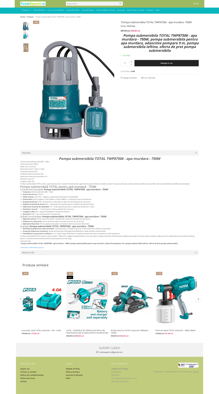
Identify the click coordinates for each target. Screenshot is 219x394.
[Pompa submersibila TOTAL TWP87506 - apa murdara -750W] (73, 81)
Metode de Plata (73, 369)
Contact (23, 381)
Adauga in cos (167, 63)
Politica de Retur (73, 372)
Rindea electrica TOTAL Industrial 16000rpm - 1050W (130, 331)
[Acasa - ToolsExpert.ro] (33, 4)
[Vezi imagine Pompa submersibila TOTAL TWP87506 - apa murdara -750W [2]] (25, 47)
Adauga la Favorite (129, 78)
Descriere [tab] (26, 152)
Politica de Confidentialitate (32, 375)
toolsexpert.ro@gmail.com (111, 352)
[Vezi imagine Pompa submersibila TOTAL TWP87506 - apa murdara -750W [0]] (25, 25)
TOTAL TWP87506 (128, 26)
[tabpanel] (73, 81)
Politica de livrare (27, 378)
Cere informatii (149, 78)
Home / (23, 17)
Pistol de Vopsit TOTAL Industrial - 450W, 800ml (175, 330)
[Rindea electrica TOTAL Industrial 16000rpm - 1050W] (132, 299)
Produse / (31, 17)
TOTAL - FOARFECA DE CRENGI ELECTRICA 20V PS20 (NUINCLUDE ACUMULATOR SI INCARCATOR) (87, 331)
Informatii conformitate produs (32, 247)
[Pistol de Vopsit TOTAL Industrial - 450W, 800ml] (176, 299)
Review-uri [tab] (28, 252)
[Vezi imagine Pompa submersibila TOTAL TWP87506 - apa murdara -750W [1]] (25, 36)
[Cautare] (120, 4)
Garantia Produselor (74, 375)
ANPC (68, 378)
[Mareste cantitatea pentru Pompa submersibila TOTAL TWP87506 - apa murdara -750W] (131, 61)
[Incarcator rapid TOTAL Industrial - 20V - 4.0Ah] (43, 299)
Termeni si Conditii (28, 372)
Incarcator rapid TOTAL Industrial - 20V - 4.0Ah (42, 330)
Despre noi (25, 369)
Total (157, 10)
